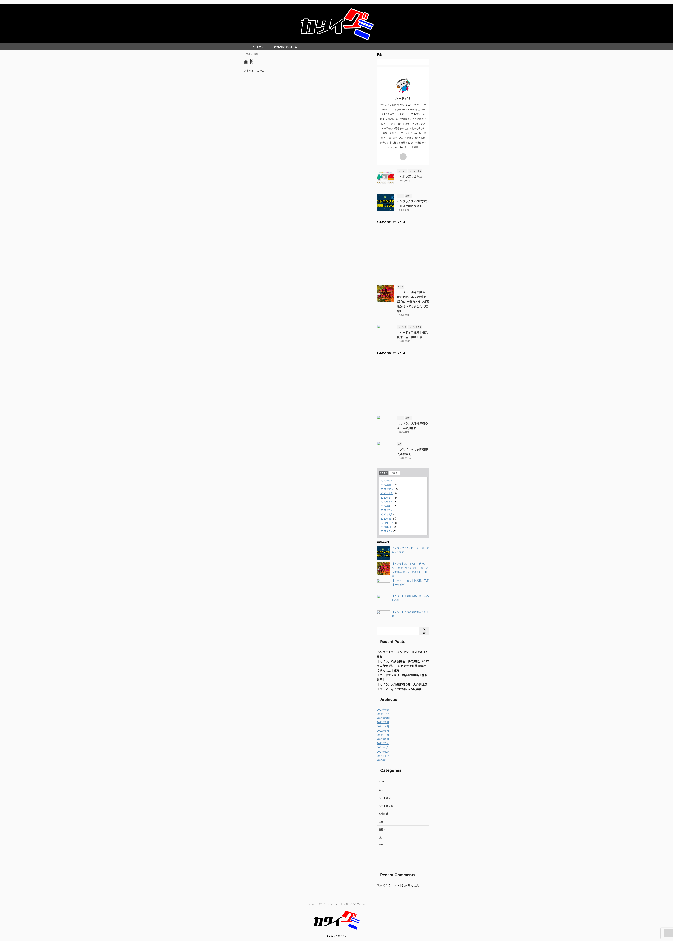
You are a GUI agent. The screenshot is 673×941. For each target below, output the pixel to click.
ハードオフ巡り (387, 805)
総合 (381, 837)
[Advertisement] (403, 252)
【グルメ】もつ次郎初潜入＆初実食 (399, 689)
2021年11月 (386, 526)
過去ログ (383, 473)
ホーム (311, 904)
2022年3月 (386, 510)
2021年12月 (387, 522)
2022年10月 (387, 489)
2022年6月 (386, 497)
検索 (424, 631)
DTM (381, 782)
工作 (381, 821)
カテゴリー (394, 473)
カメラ (382, 789)
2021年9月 (386, 531)
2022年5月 (386, 501)
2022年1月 (386, 518)
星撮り (382, 829)
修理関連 (383, 813)
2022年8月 (386, 493)
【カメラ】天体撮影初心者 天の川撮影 (402, 684)
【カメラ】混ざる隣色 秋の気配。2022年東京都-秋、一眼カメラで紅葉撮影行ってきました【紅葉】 (413, 301)
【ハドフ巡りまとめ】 (411, 176)
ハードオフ (257, 46)
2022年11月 (387, 484)
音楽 (381, 845)
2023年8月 (386, 480)
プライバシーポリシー (329, 904)
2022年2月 (386, 514)
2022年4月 (386, 505)
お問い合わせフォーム (285, 46)
